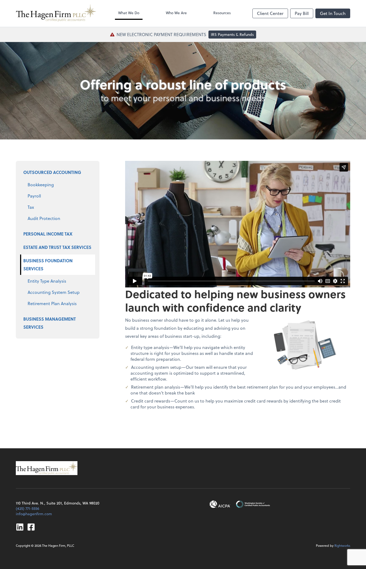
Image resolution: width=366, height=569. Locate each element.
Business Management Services (49, 323)
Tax (31, 207)
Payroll (34, 196)
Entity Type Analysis (47, 281)
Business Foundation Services (48, 264)
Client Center (270, 13)
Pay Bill (302, 13)
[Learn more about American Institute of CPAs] (220, 504)
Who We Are (176, 13)
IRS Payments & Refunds (232, 34)
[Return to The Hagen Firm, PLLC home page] (56, 13)
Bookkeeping (41, 184)
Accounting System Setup (54, 292)
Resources (222, 13)
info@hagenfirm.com (34, 514)
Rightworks (342, 545)
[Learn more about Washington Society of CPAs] (253, 504)
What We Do (128, 13)
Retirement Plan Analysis (52, 303)
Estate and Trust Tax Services (57, 247)
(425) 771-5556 (27, 508)
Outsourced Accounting (52, 172)
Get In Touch (333, 13)
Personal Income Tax (47, 234)
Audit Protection (44, 218)
